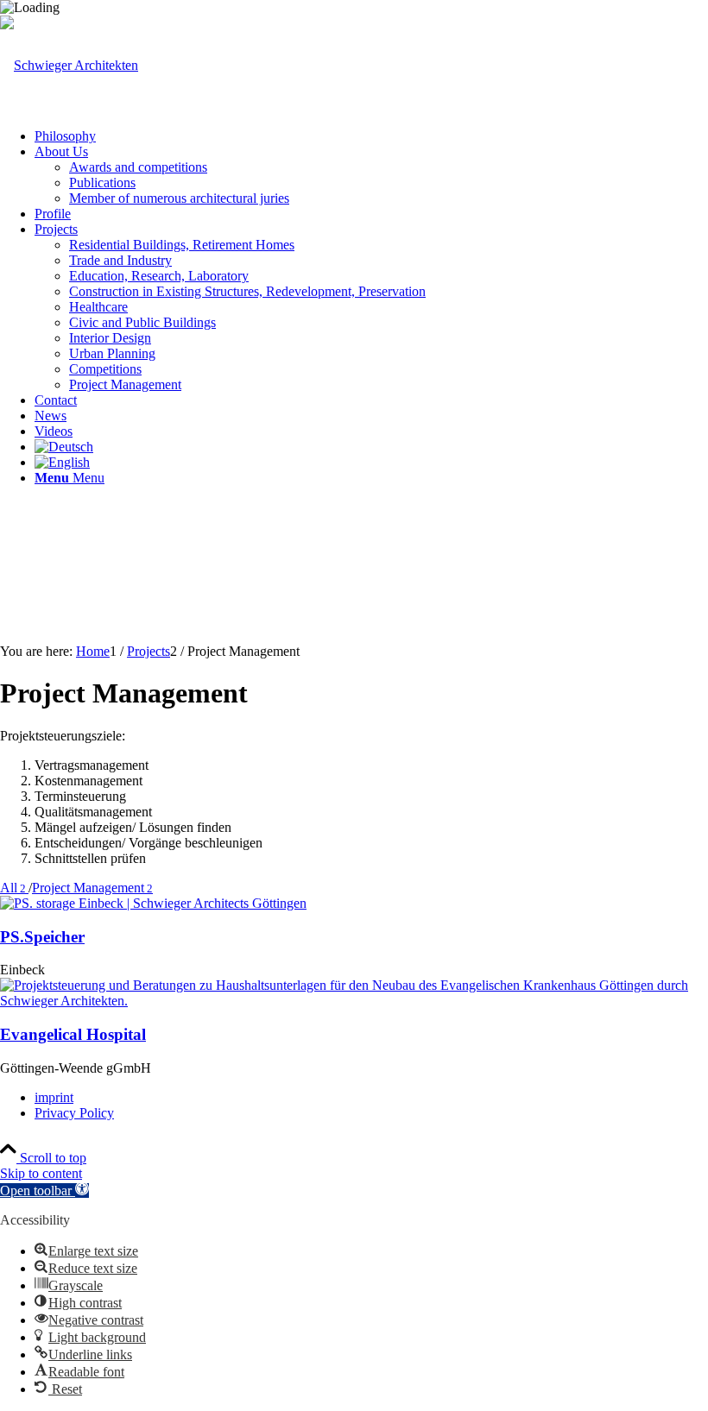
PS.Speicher (42, 937)
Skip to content (41, 1173)
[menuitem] (371, 136)
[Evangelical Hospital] (354, 1000)
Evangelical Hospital (73, 1034)
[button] (44, 1190)
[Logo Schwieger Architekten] (69, 65)
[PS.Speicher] (153, 903)
